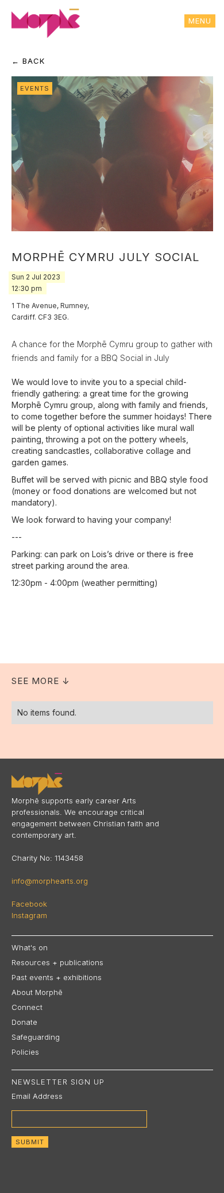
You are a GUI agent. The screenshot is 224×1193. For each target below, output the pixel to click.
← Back (28, 60)
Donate (24, 1022)
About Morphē (37, 992)
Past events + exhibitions (56, 977)
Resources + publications (57, 962)
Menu (199, 20)
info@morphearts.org (49, 880)
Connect (27, 1007)
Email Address (37, 1096)
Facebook (29, 903)
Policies (25, 1051)
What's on (29, 947)
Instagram (29, 915)
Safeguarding (35, 1037)
